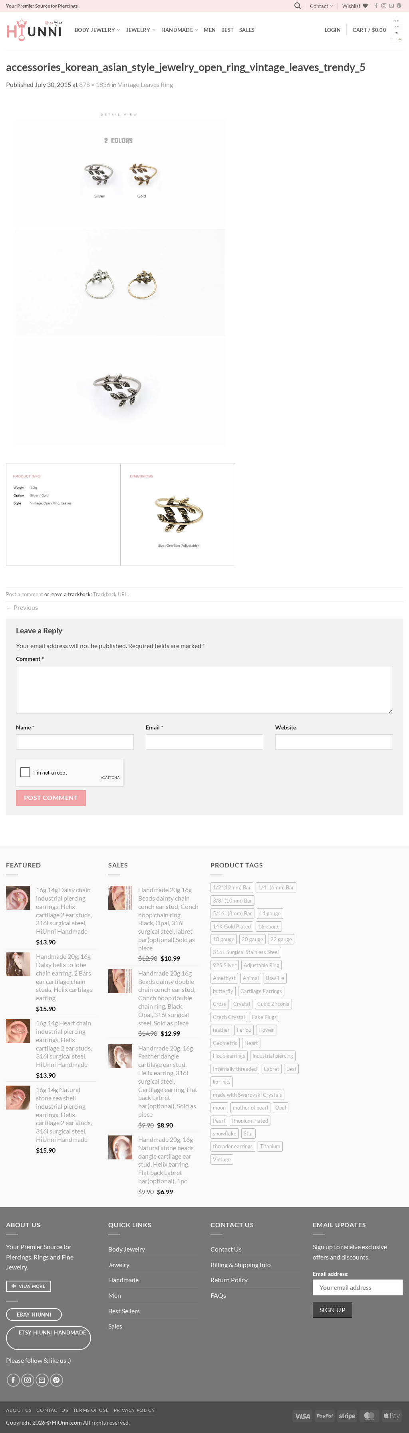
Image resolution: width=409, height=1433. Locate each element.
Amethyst (224, 978)
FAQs (218, 1295)
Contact (319, 6)
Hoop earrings (229, 1056)
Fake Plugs (264, 1017)
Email (154, 727)
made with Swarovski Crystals (247, 1095)
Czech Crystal (229, 1017)
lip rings (221, 1081)
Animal (251, 978)
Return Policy (229, 1279)
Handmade (177, 30)
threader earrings (233, 1146)
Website (285, 727)
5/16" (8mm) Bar (232, 913)
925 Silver (224, 965)
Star (248, 1133)
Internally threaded (235, 1069)
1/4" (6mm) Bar (276, 887)
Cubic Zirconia (273, 1004)
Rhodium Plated (250, 1121)
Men (210, 30)
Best (227, 30)
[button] (297, 6)
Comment (30, 658)
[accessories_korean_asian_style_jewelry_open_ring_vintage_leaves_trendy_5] (120, 337)
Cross (219, 1004)
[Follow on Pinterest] (399, 6)
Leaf (291, 1069)
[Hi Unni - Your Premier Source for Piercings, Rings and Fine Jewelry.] (34, 29)
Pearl (219, 1121)
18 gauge (223, 939)
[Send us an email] (391, 6)
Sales (246, 30)
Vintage (222, 1159)
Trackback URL (110, 594)
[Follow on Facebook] (376, 6)
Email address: (331, 1273)
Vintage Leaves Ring (145, 84)
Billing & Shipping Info (240, 1264)
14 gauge (270, 913)
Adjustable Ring (261, 965)
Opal (280, 1107)
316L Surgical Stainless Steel (246, 952)
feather (221, 1030)
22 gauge (281, 939)
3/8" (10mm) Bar (232, 900)
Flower (266, 1030)
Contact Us (226, 1249)
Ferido (244, 1030)
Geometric (225, 1043)
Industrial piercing (272, 1056)
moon (219, 1107)
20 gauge (252, 939)
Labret (271, 1069)
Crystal (241, 1004)
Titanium (270, 1146)
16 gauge (269, 926)
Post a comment (24, 594)
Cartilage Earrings (261, 991)
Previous (22, 607)
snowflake (224, 1133)
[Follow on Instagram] (383, 6)
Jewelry (138, 30)
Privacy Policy (134, 1410)
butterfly (223, 991)
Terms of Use (91, 1410)
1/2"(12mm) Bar (232, 887)
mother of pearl (250, 1107)
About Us (19, 1410)
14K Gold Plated (232, 926)
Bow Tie (275, 978)
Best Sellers (124, 1311)
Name (25, 727)
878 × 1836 (94, 84)
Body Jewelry (95, 30)
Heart (251, 1043)
